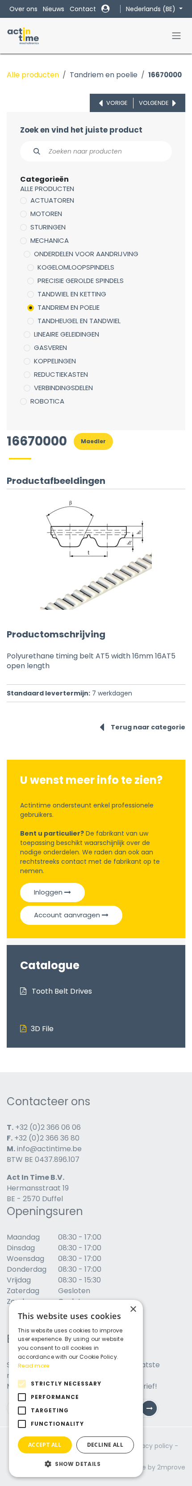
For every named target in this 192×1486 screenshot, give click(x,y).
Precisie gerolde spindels (81, 280)
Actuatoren (52, 200)
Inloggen (49, 892)
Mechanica (49, 240)
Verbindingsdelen (63, 387)
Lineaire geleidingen (66, 334)
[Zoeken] (32, 151)
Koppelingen (55, 361)
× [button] (132, 1309)
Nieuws (53, 8)
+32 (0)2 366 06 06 (48, 1127)
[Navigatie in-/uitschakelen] (176, 36)
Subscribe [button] (153, 1410)
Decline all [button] (105, 1445)
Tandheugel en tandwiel (79, 320)
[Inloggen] (105, 9)
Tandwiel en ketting (72, 294)
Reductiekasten (61, 374)
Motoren (46, 213)
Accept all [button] (45, 1445)
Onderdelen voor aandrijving (86, 253)
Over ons (23, 8)
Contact (83, 8)
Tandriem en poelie (104, 75)
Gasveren (50, 347)
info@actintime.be (49, 1149)
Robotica (47, 401)
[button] (76, 1463)
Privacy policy (151, 1445)
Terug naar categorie (148, 727)
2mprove (171, 1467)
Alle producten (33, 75)
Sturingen (48, 227)
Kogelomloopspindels (76, 267)
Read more (34, 1365)
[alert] (76, 1388)
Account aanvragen (68, 915)
